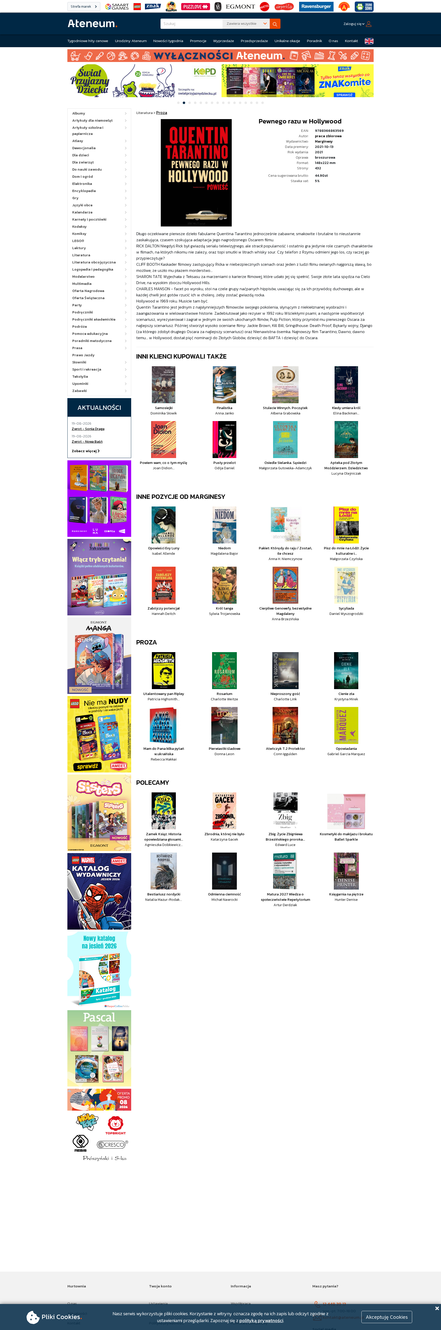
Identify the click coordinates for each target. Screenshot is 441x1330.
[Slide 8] (217, 102)
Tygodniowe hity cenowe (87, 41)
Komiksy (79, 233)
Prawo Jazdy (83, 355)
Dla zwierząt (83, 162)
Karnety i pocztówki (89, 219)
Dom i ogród (82, 176)
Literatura (81, 255)
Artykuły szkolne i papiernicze (87, 130)
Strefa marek (81, 6)
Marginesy (324, 141)
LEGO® (78, 241)
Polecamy (152, 782)
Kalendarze (82, 212)
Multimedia (82, 283)
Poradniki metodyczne (92, 341)
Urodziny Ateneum (131, 41)
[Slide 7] (212, 102)
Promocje (198, 41)
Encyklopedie (84, 191)
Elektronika (82, 183)
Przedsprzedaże (254, 41)
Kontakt (351, 41)
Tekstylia (80, 376)
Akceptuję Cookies (387, 1317)
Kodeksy (79, 226)
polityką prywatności (261, 1320)
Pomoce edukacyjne (90, 333)
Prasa (77, 348)
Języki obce (82, 205)
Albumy (78, 113)
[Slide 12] (240, 102)
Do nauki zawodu (87, 169)
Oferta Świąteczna (88, 298)
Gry (75, 198)
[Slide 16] (262, 102)
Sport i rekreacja (86, 369)
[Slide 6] (206, 102)
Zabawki (79, 391)
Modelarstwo (83, 276)
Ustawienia (158, 1303)
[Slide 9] (223, 102)
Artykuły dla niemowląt (92, 120)
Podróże (79, 326)
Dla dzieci (80, 155)
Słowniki (79, 362)
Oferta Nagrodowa (88, 291)
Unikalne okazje (287, 41)
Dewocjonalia (84, 148)
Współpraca (241, 1303)
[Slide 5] (200, 102)
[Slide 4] (195, 102)
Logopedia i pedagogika (92, 269)
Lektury (79, 248)
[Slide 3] (189, 102)
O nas (333, 41)
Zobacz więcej (84, 451)
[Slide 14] (251, 102)
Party (77, 305)
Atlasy (77, 141)
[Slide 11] (234, 102)
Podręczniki (82, 312)
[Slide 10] (228, 102)
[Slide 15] (257, 102)
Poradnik (314, 41)
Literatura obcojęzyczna (94, 262)
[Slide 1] (178, 102)
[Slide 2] (184, 102)
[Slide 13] (245, 102)
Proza (146, 642)
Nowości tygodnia (168, 41)
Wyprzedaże (223, 41)
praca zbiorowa (328, 136)
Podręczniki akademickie (93, 319)
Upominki (80, 383)
